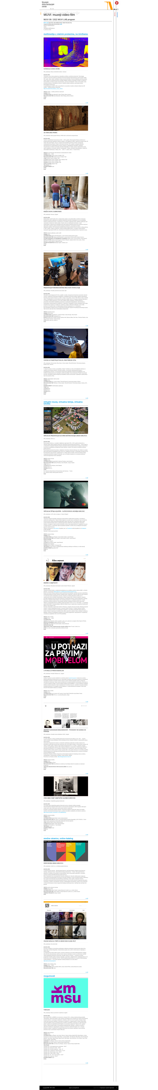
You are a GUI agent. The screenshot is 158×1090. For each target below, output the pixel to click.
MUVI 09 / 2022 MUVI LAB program (59, 19)
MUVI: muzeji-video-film (59, 14)
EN (53, 8)
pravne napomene (110, 1087)
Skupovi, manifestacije (62, 12)
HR (50, 8)
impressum (102, 1087)
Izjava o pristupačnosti (74, 1087)
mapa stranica (96, 1087)
